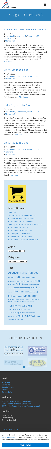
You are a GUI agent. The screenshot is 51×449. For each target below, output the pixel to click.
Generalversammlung (21, 288)
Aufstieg (33, 272)
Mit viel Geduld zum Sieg (16, 69)
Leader (26, 292)
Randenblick (26, 299)
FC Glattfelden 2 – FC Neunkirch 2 (20, 237)
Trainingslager (14, 312)
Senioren (13, 305)
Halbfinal (36, 287)
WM (22, 319)
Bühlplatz (11, 277)
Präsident (19, 299)
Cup (17, 277)
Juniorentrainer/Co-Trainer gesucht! (22, 215)
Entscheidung (23, 281)
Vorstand (17, 319)
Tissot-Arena (26, 310)
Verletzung (23, 315)
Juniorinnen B (21, 36)
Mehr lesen (8, 62)
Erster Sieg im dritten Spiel (17, 105)
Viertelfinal (35, 316)
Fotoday (31, 284)
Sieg (28, 305)
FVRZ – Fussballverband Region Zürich (16, 409)
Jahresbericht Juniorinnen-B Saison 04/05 (25, 29)
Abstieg (13, 272)
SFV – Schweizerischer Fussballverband (17, 407)
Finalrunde (12, 284)
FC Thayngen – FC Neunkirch (19, 234)
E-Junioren (33, 277)
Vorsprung (11, 319)
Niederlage (30, 296)
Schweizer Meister (28, 302)
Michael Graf (10, 41)
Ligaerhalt (32, 292)
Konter (18, 291)
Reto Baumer (35, 299)
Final (37, 280)
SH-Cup (21, 306)
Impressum (6, 395)
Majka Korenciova (17, 296)
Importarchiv (10, 36)
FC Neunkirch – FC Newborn (18, 228)
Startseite (6, 388)
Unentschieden (26, 313)
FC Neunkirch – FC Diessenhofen (20, 221)
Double (28, 277)
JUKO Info (12, 212)
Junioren (11, 292)
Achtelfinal (22, 273)
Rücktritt (11, 302)
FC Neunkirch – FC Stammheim (20, 231)
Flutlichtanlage (22, 284)
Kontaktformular (8, 393)
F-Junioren (30, 281)
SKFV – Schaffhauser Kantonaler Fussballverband (21, 412)
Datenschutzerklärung (10, 437)
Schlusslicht (18, 302)
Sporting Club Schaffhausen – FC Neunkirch (25, 224)
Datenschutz (7, 398)
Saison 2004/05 (33, 36)
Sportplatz (6, 391)
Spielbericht (8, 152)
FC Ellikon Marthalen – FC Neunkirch (21, 218)
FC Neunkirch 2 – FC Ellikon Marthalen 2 (23, 240)
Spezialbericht (9, 38)
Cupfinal (22, 277)
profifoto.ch (12, 299)
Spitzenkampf (15, 309)
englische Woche (13, 281)
